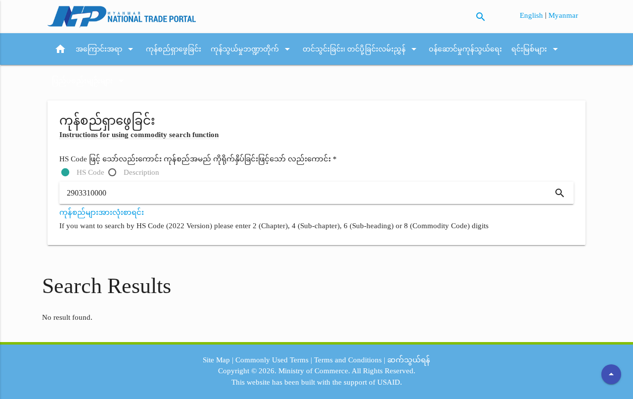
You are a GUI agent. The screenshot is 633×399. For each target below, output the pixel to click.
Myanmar (563, 15)
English (532, 15)
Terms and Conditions (348, 360)
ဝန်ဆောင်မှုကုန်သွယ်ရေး (465, 49)
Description (141, 172)
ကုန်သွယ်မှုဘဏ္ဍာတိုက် (252, 49)
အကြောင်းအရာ (106, 49)
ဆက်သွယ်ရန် (408, 360)
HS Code (90, 172)
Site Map (216, 360)
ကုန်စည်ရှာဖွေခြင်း (173, 49)
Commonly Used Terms (272, 360)
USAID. (389, 382)
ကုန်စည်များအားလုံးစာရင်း (101, 212)
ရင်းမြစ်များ (536, 49)
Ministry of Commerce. (314, 371)
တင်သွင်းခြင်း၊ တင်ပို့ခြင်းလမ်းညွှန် (361, 49)
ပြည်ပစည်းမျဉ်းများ (89, 81)
